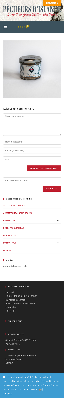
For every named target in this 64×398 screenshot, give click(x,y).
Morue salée (9, 235)
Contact (9, 362)
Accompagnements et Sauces (17, 213)
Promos (7, 250)
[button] (5, 27)
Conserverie (9, 220)
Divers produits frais (13, 228)
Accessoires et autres (14, 205)
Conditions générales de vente (21, 355)
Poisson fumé (9, 243)
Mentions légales (14, 359)
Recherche (52, 188)
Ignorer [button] (7, 393)
